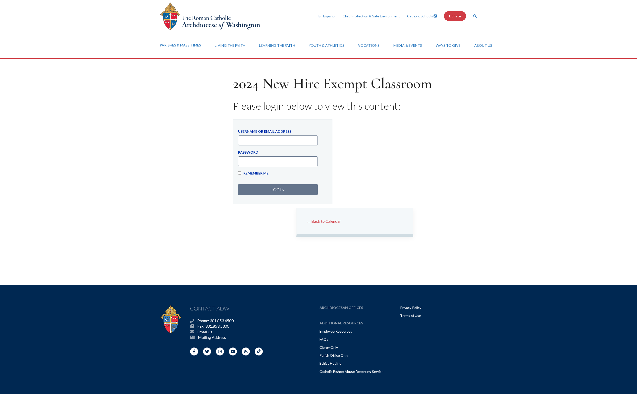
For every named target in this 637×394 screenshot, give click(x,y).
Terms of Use (410, 315)
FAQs (323, 339)
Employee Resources (335, 331)
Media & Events (407, 45)
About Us (483, 45)
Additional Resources (341, 323)
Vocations (368, 45)
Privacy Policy (410, 308)
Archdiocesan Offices (341, 308)
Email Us (204, 331)
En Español (326, 16)
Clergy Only (328, 347)
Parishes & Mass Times (180, 45)
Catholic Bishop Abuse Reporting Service (351, 371)
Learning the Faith (277, 45)
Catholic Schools (420, 16)
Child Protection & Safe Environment (371, 16)
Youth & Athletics (326, 45)
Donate (455, 16)
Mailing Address (212, 337)
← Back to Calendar (324, 221)
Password (248, 152)
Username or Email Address (264, 131)
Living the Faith (230, 45)
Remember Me (255, 173)
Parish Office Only (333, 355)
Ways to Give (448, 45)
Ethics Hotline (330, 363)
